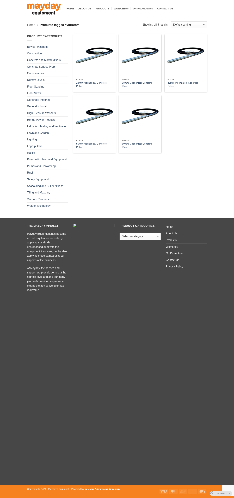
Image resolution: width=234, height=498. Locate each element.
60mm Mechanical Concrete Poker (137, 145)
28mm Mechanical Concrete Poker (91, 84)
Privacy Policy (174, 266)
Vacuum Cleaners (38, 199)
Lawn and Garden (38, 132)
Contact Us (165, 8)
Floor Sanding (35, 86)
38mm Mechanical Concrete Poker (137, 84)
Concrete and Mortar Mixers (44, 60)
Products (102, 8)
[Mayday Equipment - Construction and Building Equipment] (44, 8)
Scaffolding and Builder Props (45, 186)
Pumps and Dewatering (41, 166)
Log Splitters (34, 146)
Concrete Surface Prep (41, 66)
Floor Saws (34, 93)
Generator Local (37, 106)
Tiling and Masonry (38, 192)
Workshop (121, 8)
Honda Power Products (41, 119)
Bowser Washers (37, 46)
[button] (179, 8)
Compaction (34, 53)
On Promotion (143, 8)
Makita (31, 152)
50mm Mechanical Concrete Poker (91, 145)
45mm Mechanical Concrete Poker (183, 84)
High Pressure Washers (41, 113)
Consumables (35, 73)
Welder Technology (39, 205)
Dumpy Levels (36, 79)
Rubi (30, 172)
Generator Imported (39, 99)
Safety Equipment (38, 179)
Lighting (32, 139)
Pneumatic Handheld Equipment (47, 159)
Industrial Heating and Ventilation (47, 126)
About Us (84, 8)
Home (70, 8)
